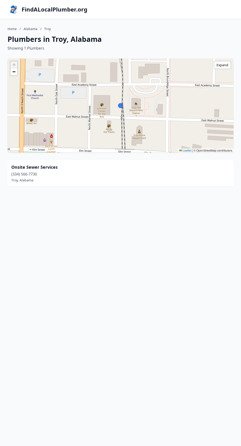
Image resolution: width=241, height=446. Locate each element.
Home (12, 29)
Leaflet (186, 150)
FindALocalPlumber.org (54, 9)
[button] (120, 105)
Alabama (30, 29)
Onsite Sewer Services (34, 167)
